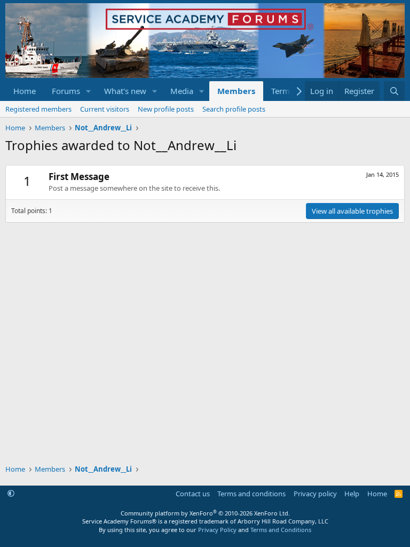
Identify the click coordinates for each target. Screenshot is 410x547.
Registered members (38, 109)
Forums (66, 90)
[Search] (394, 91)
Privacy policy (315, 493)
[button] (88, 91)
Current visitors (104, 109)
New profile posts (166, 109)
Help (351, 493)
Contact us (193, 493)
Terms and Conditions (280, 530)
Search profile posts (233, 109)
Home (24, 90)
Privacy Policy (217, 530)
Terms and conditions (251, 493)
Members (236, 90)
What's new (125, 90)
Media (181, 90)
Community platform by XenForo (205, 513)
